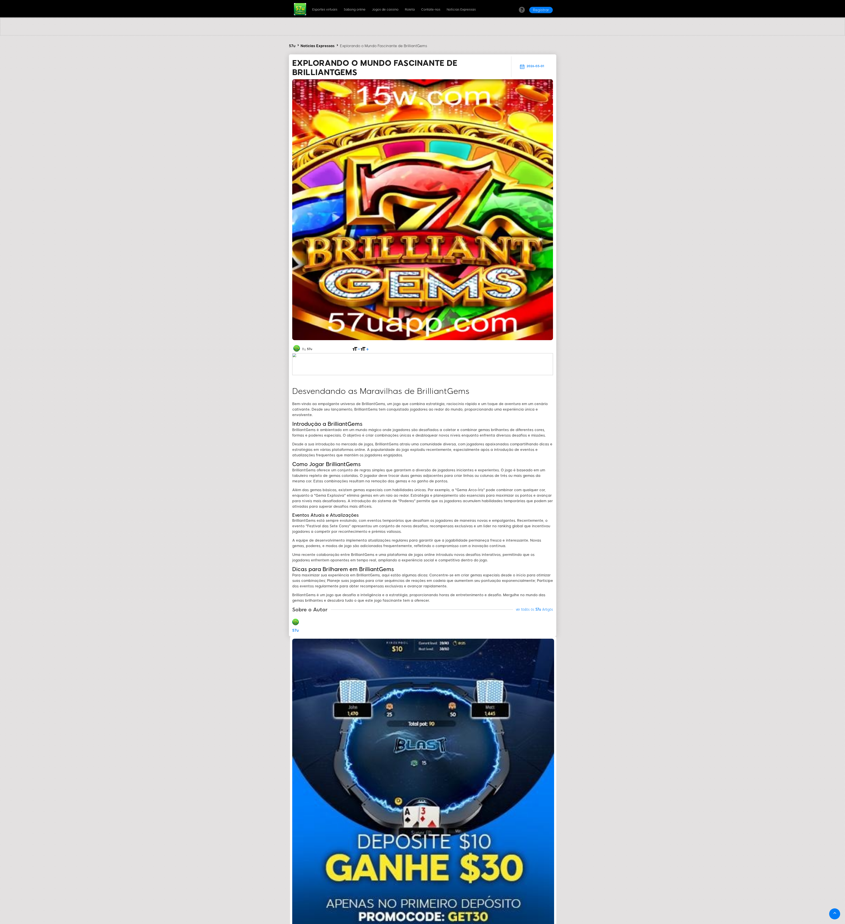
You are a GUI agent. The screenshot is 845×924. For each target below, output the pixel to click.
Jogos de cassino (385, 9)
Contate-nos (430, 9)
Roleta (410, 9)
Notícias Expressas (461, 9)
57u (292, 46)
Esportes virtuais (324, 9)
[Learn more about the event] (422, 34)
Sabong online (355, 9)
